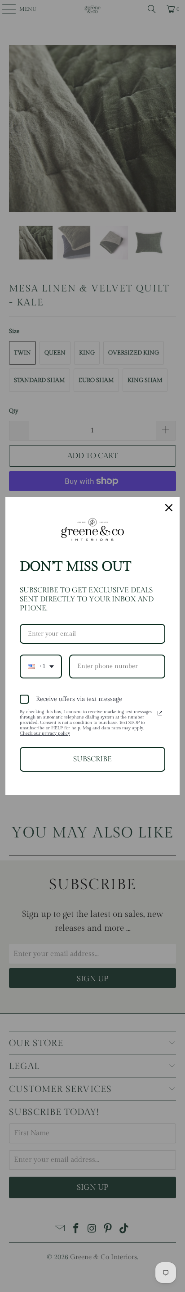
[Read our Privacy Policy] (159, 713)
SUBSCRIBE (92, 759)
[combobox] (41, 666)
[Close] (169, 508)
